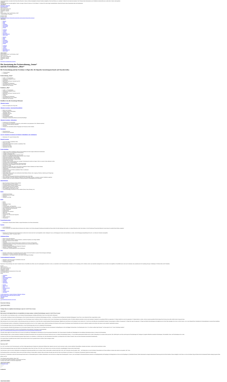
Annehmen (3, 2)
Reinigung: (2, 230)
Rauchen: (2, 224)
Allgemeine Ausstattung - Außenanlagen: (8, 120)
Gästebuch (5, 29)
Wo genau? (5, 32)
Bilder (4, 22)
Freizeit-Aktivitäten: (4, 149)
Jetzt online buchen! (4, 296)
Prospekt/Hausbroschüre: (5, 220)
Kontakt (4, 27)
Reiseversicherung (6, 33)
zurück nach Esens (12, 299)
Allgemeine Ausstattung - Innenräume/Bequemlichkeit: (11, 107)
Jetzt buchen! (5, 26)
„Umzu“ (4, 31)
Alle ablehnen (3, 4)
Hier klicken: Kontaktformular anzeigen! (8, 61)
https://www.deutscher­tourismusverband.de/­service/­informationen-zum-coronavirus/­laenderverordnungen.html (20, 330)
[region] (113, 6)
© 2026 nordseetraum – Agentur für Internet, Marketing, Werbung (12, 294)
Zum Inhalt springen (4, 6)
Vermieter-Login (6, 291)
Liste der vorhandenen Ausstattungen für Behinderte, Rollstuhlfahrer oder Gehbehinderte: (18, 134)
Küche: (1, 199)
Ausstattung (5, 24)
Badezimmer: (3, 128)
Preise (4, 23)
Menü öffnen (3, 19)
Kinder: (2, 191)
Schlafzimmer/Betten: (4, 236)
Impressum (8, 5)
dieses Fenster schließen (5, 305)
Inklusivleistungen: (4, 180)
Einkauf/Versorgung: (4, 139)
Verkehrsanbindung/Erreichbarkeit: (7, 257)
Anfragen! (2, 297)
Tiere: (1, 250)
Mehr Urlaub (5, 35)
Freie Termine (5, 25)
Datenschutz (2, 5)
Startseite (4, 21)
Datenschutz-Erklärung (7, 277)
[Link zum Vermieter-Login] (4, 363)
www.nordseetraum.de (4, 299)
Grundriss (5, 30)
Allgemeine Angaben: (4, 103)
